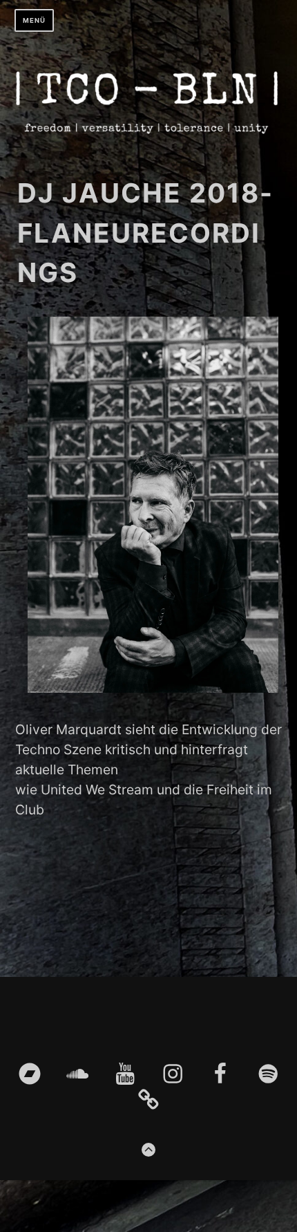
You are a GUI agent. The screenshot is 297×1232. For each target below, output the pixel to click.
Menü (34, 20)
